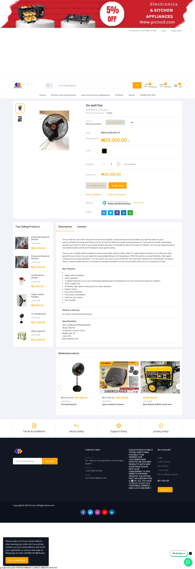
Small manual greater (37, 276)
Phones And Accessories (63, 95)
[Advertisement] (97, 56)
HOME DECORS (148, 95)
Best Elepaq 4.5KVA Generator (157, 404)
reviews (81, 226)
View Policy (138, 202)
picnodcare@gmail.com (96, 477)
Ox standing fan (38, 314)
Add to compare (117, 194)
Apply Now (165, 489)
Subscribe (50, 461)
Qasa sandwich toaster (113, 404)
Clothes (119, 95)
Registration (176, 30)
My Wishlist (163, 466)
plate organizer (38, 331)
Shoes (132, 95)
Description (65, 226)
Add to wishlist (94, 194)
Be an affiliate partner (168, 474)
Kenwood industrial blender (40, 238)
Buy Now (119, 185)
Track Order (163, 470)
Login (163, 30)
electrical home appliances (95, 95)
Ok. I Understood (17, 560)
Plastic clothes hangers (37, 295)
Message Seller (115, 122)
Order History (164, 461)
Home (42, 95)
